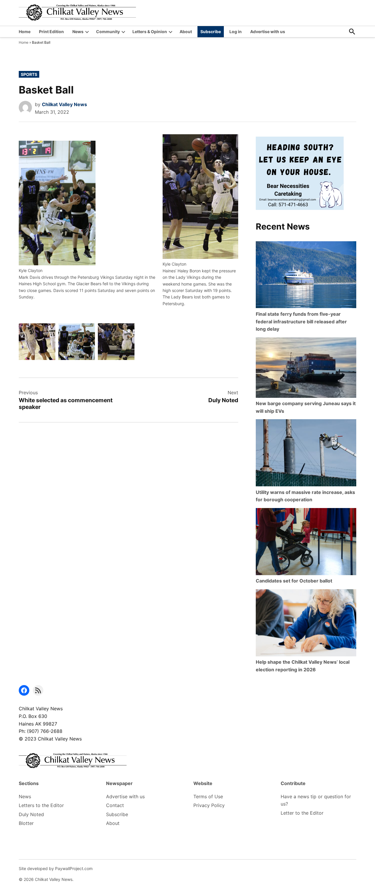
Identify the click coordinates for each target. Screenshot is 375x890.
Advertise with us (267, 31)
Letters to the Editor (41, 805)
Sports (29, 74)
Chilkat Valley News (64, 104)
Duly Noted (31, 814)
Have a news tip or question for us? (316, 800)
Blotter (26, 823)
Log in (235, 31)
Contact (115, 805)
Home (24, 31)
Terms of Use (208, 796)
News (77, 31)
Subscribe (210, 31)
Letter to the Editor (302, 813)
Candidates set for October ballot (294, 581)
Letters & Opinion (149, 31)
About (186, 31)
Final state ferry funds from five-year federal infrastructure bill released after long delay (301, 321)
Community (108, 31)
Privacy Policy (209, 805)
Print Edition (51, 31)
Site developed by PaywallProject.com (56, 868)
